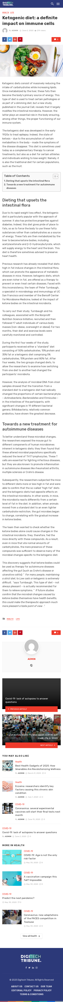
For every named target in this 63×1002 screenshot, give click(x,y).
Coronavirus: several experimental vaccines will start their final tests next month (37, 812)
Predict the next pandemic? (18, 898)
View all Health (30, 936)
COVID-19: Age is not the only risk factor (40, 857)
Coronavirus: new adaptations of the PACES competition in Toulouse (41, 918)
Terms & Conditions (31, 994)
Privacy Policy (43, 990)
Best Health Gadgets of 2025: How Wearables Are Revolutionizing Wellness (38, 767)
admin (15, 30)
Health (5, 12)
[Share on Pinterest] (20, 39)
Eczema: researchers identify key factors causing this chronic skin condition (34, 789)
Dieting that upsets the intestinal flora (28, 180)
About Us (16, 986)
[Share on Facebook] (4, 39)
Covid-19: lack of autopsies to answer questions (29, 832)
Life (12, 12)
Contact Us (31, 986)
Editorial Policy (21, 990)
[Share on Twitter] (9, 39)
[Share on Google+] (15, 39)
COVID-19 (19, 804)
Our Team (46, 986)
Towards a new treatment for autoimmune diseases (30, 186)
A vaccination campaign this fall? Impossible (40, 878)
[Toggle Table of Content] (54, 176)
